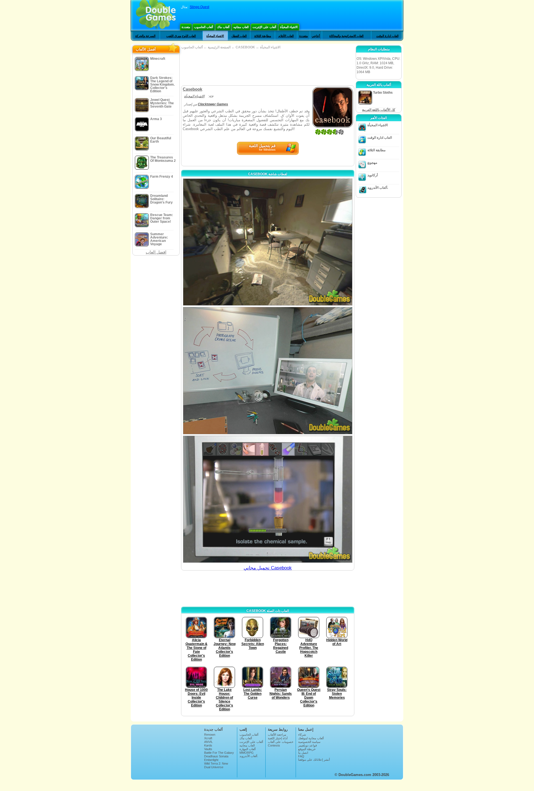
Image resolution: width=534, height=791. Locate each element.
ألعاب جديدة (213, 729)
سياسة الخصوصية (309, 741)
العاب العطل (239, 36)
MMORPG (246, 752)
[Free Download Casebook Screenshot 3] (267, 499)
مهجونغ (372, 163)
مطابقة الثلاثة (262, 36)
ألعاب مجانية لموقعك (311, 738)
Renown (209, 734)
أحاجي (316, 36)
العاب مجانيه (241, 27)
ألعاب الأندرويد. (377, 188)
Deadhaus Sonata (216, 756)
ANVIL (208, 741)
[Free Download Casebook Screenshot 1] (267, 242)
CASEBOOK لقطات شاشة (267, 174)
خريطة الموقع (307, 749)
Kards (208, 745)
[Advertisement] (267, 67)
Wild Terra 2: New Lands (216, 765)
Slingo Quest (199, 7)
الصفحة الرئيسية (219, 47)
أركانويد (372, 175)
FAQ (301, 756)
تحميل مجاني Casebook (268, 568)
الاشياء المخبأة (289, 27)
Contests (274, 745)
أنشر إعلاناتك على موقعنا (314, 759)
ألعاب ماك (223, 27)
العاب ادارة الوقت (387, 36)
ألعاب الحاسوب (203, 27)
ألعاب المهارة (247, 749)
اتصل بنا (303, 752)
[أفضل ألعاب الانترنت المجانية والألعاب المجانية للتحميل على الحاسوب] (156, 15)
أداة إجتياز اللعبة (278, 738)
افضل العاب (156, 252)
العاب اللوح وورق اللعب (181, 36)
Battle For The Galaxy (219, 752)
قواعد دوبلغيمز (307, 745)
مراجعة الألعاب (277, 734)
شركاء (302, 734)
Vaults (208, 749)
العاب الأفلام (286, 36)
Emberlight (211, 760)
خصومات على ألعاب (280, 741)
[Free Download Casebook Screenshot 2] (267, 370)
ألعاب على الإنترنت (264, 27)
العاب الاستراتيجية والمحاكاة (346, 36)
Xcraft (208, 738)
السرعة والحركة (145, 36)
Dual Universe (213, 767)
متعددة (186, 27)
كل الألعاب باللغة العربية (378, 110)
